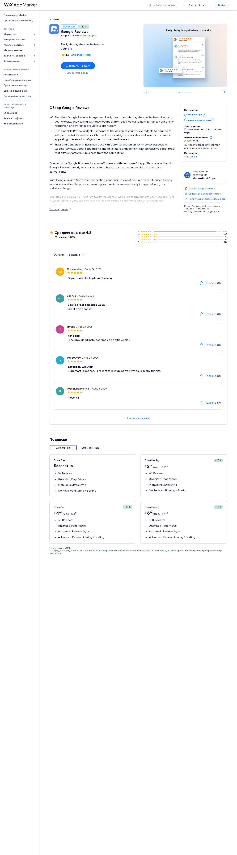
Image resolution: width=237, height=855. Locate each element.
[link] (20, 15)
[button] (211, 137)
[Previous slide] (146, 91)
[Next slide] (224, 91)
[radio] (63, 447)
